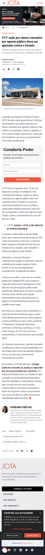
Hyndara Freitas (8, 60)
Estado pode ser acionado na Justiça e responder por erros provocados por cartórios (22, 367)
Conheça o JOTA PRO (22, 489)
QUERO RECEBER (22, 180)
